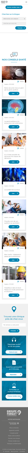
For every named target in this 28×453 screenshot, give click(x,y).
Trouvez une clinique (14, 438)
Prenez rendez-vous (13, 7)
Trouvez (20, 28)
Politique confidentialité (14, 443)
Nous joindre (14, 451)
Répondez (13, 374)
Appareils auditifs (14, 430)
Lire (13, 93)
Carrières (22, 451)
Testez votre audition (14, 435)
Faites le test (13, 352)
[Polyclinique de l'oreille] (14, 424)
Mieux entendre (14, 428)
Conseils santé (14, 433)
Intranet (7, 451)
